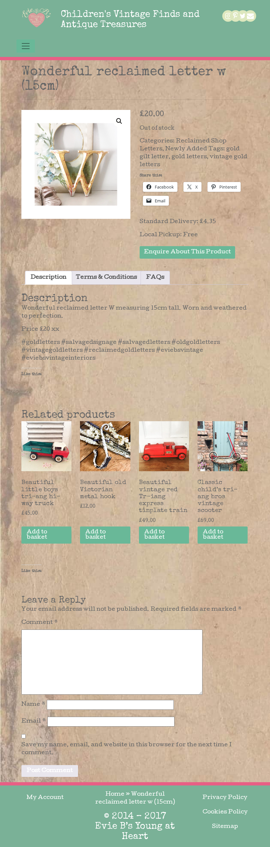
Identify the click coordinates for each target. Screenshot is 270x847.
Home (114, 794)
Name (33, 704)
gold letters (189, 157)
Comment (39, 623)
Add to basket (37, 534)
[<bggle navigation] (25, 46)
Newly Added (186, 149)
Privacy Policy (224, 798)
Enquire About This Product (187, 252)
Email (33, 721)
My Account (45, 798)
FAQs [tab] (155, 277)
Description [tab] (49, 277)
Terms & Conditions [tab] (106, 277)
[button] (119, 121)
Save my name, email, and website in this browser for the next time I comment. (126, 749)
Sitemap (225, 827)
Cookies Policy (225, 812)
